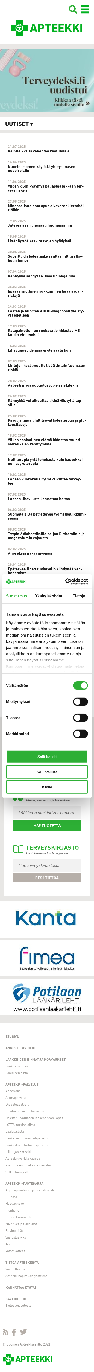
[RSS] (5, 1333)
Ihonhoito (12, 1210)
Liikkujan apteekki (18, 1152)
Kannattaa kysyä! (20, 1287)
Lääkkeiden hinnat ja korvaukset (35, 1059)
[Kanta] (47, 919)
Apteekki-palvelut (21, 1084)
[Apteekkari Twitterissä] (23, 1333)
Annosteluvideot (20, 1048)
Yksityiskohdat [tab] (48, 596)
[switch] (80, 702)
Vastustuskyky (15, 1237)
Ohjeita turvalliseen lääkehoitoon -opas (34, 1118)
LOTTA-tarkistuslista (20, 1125)
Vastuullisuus (15, 1269)
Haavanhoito (14, 1204)
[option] (47, 80)
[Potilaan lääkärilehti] (47, 997)
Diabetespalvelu (17, 1104)
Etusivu (12, 1037)
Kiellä (47, 787)
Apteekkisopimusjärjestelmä (26, 1276)
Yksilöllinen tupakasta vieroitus (28, 1165)
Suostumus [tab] (16, 596)
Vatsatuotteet (15, 1251)
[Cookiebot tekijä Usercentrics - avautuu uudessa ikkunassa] (66, 581)
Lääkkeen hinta (16, 1073)
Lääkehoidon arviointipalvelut (27, 1138)
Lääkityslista (14, 1131)
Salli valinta (47, 771)
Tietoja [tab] (79, 596)
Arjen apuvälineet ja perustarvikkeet (31, 1190)
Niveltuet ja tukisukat (21, 1224)
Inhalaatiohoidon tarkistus (24, 1111)
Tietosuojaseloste (18, 1305)
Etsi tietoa (47, 877)
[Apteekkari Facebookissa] (14, 1333)
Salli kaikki (47, 756)
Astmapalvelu (15, 1098)
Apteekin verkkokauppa (22, 1158)
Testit (9, 1244)
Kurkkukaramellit (18, 1217)
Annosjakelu (14, 1091)
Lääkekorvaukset (18, 1066)
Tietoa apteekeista (22, 1262)
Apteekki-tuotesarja (24, 1184)
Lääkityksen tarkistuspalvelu (26, 1145)
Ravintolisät (14, 1231)
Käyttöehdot (16, 1299)
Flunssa (11, 1197)
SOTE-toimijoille (17, 1172)
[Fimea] (47, 958)
